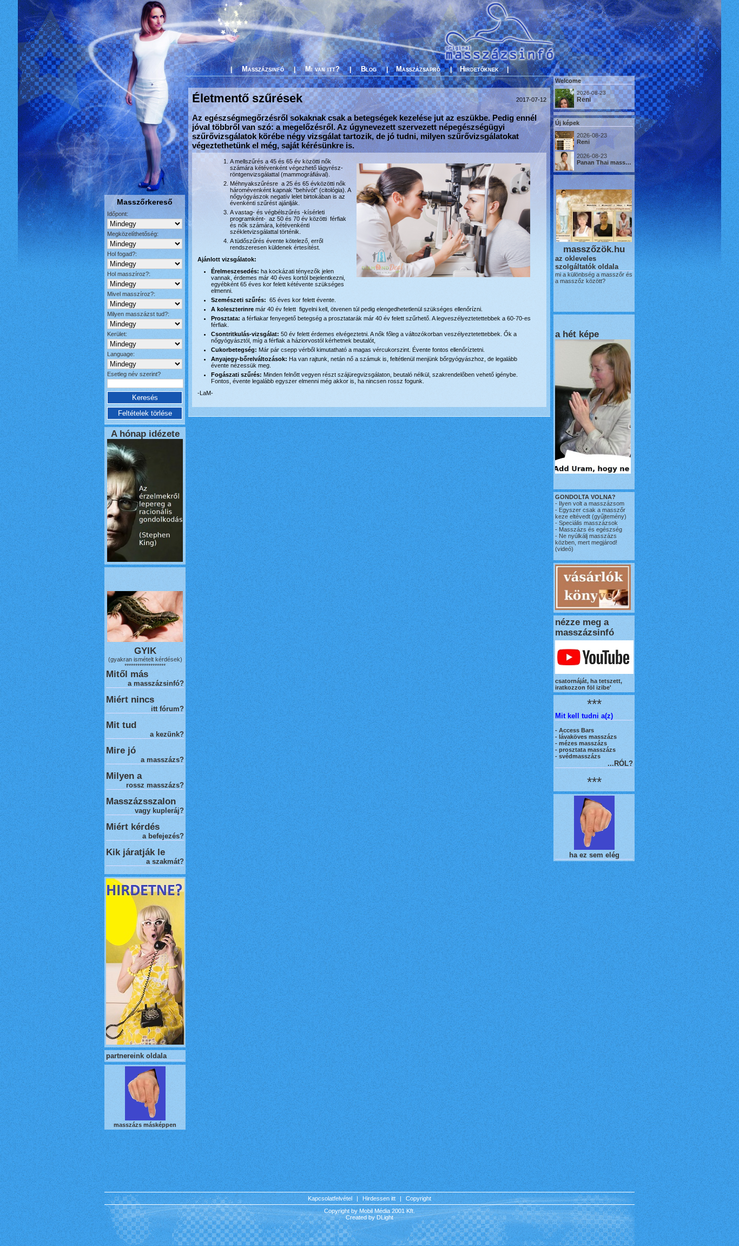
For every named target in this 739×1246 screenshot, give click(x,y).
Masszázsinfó (263, 69)
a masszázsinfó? (156, 683)
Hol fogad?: (122, 254)
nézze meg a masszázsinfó (584, 627)
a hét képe (577, 334)
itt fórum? (167, 709)
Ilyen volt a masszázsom (591, 503)
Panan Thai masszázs (607, 162)
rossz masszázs (153, 785)
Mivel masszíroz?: (131, 294)
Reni (584, 99)
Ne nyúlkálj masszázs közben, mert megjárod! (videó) (586, 542)
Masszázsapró (418, 69)
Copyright (418, 1198)
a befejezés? (163, 836)
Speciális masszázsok (587, 523)
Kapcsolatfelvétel (330, 1198)
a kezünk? (167, 734)
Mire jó (121, 750)
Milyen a (124, 776)
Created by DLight (369, 1217)
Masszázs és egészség (589, 529)
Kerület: (117, 334)
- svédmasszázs (578, 756)
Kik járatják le (135, 852)
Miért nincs (130, 699)
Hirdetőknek (479, 69)
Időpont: (117, 214)
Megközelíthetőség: (133, 234)
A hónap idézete (145, 433)
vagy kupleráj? (159, 810)
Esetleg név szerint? (134, 374)
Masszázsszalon (141, 801)
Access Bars (576, 730)
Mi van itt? (322, 69)
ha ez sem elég (594, 855)
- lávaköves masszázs (586, 736)
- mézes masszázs (581, 743)
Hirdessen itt (378, 1198)
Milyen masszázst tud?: (138, 314)
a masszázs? (162, 760)
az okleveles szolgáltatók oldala (586, 262)
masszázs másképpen (145, 1125)
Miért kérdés (133, 826)
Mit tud (121, 725)
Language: (121, 354)
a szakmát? (165, 861)
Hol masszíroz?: (128, 274)
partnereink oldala (136, 1056)
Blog (369, 69)
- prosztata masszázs (585, 749)
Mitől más (127, 674)
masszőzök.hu (594, 249)
